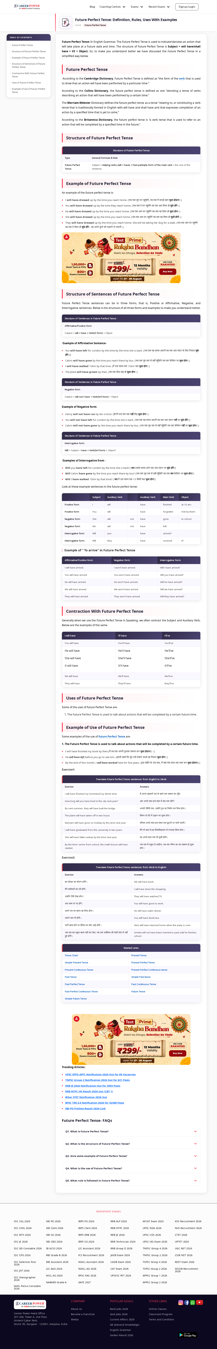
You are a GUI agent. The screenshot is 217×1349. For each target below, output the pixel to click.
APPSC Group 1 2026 (155, 1275)
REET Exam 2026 (184, 1262)
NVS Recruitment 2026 (188, 1228)
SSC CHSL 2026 (23, 1228)
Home (78, 25)
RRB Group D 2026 (122, 1248)
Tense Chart (71, 955)
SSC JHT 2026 (21, 1270)
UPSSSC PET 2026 (121, 1275)
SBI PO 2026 (53, 1221)
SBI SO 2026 (53, 1235)
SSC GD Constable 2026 (28, 1248)
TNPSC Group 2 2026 (155, 1255)
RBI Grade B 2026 (56, 1255)
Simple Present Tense (76, 962)
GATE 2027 (84, 1282)
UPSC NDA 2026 (152, 1228)
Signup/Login (187, 6)
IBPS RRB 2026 (87, 1235)
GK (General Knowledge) (124, 1324)
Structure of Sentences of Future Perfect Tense (28, 65)
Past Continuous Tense (143, 984)
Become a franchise (83, 1314)
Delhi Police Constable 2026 (27, 1287)
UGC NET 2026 (183, 1248)
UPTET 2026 (182, 1241)
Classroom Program (160, 1314)
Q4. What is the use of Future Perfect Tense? (93, 1168)
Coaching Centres (110, 6)
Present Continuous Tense (79, 969)
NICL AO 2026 (54, 1275)
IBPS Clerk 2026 (87, 1228)
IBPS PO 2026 (86, 1221)
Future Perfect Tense (22, 45)
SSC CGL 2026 (22, 1221)
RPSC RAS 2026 (87, 1275)
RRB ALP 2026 (119, 1221)
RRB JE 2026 (118, 1235)
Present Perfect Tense (143, 962)
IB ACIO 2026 (54, 1248)
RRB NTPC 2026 (120, 1228)
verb (182, 78)
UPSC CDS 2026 (152, 1235)
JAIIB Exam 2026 (120, 1255)
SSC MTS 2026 (22, 1235)
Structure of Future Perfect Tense (29, 51)
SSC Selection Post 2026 (25, 1263)
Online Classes (158, 1309)
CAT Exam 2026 (120, 1268)
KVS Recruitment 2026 (188, 1221)
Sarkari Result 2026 (121, 1335)
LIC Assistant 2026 (89, 1248)
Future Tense (138, 991)
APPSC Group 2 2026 (155, 1282)
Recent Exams (157, 6)
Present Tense (139, 955)
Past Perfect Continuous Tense (81, 991)
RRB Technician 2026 (123, 1241)
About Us (76, 1309)
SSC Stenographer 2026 (25, 1278)
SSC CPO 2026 (22, 1255)
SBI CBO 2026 (54, 1241)
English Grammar (120, 1330)
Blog (92, 6)
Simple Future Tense (76, 998)
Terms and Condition (161, 1319)
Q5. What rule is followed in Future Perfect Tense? (97, 1180)
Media (74, 1319)
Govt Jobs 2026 (119, 1314)
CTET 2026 (181, 1235)
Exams (135, 6)
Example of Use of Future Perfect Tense (28, 90)
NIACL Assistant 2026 (91, 1262)
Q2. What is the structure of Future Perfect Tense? (97, 1143)
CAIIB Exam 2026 (121, 1262)
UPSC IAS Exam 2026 (155, 1241)
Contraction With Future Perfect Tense (28, 75)
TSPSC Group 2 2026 (155, 1268)
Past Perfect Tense (75, 984)
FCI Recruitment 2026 (91, 1255)
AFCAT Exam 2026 (153, 1221)
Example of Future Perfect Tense (28, 57)
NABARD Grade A (56, 1282)
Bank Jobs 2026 (119, 1309)
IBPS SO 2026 (86, 1241)
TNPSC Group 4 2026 (155, 1248)
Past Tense (71, 976)
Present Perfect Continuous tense (149, 969)
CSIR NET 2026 (183, 1255)
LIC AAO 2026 (54, 1268)
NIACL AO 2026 (87, 1268)
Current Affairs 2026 (122, 1319)
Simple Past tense (141, 976)
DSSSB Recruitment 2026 (186, 1270)
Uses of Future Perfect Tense (26, 82)
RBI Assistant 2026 (57, 1262)
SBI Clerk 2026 (54, 1228)
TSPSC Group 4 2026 (155, 1262)
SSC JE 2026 (21, 1241)
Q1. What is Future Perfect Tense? (86, 1131)
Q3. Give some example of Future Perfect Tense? (96, 1156)
